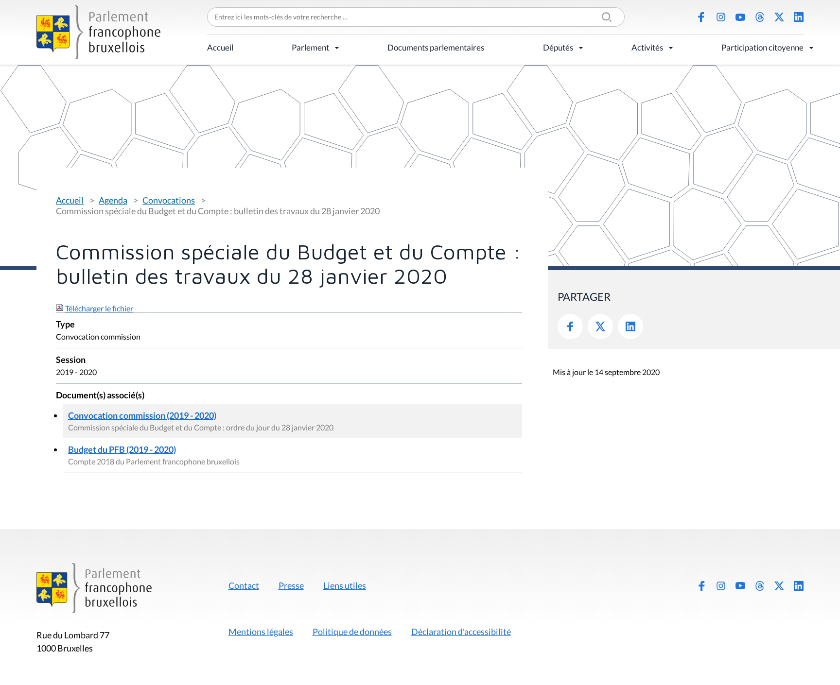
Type (65, 324)
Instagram (721, 17)
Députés (558, 47)
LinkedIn (799, 17)
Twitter (600, 326)
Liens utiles (344, 585)
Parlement (310, 47)
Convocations (168, 200)
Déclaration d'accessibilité (461, 631)
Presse (291, 585)
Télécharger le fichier (99, 308)
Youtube (740, 17)
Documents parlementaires (435, 47)
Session (71, 360)
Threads (760, 17)
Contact (243, 585)
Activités (647, 47)
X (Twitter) (779, 17)
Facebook (701, 17)
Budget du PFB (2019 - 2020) (122, 449)
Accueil (220, 47)
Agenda (113, 200)
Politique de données (352, 631)
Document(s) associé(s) (100, 395)
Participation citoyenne (762, 47)
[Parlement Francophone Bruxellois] (98, 32)
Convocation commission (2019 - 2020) (142, 415)
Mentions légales (260, 631)
